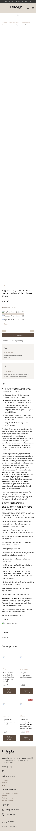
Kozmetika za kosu (14, 23)
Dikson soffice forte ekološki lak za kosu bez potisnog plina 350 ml (8, 677)
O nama (5, 780)
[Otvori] (4, 8)
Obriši (6, 324)
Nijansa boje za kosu (10, 308)
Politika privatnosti (8, 798)
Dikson (4, 285)
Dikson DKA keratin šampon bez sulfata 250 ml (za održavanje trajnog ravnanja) (26, 724)
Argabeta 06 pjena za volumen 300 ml (9, 722)
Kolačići (4, 796)
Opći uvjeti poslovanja (10, 793)
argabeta (6, 716)
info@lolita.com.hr (12, 810)
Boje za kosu (5, 25)
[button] (18, 383)
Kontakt (4, 783)
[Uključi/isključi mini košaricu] (33, 8)
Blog (3, 785)
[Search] (16, 15)
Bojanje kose (26, 23)
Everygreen (24, 669)
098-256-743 (10, 814)
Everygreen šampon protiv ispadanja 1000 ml (26, 675)
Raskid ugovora (7, 800)
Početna (4, 23)
